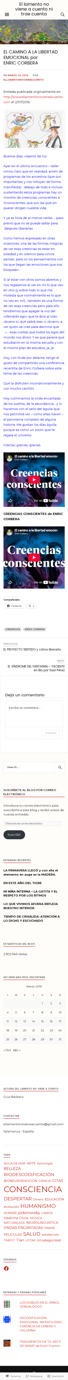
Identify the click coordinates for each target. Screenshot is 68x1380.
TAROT (9, 1240)
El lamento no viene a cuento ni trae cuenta (34, 9)
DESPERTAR (18, 1198)
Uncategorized (49, 1240)
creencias (13, 629)
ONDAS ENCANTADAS (23, 1227)
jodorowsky (29, 1212)
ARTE (31, 1163)
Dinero (38, 1199)
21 (33, 1030)
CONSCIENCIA (33, 1189)
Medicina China (16, 1218)
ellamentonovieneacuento (23, 79)
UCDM (30, 1240)
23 (51, 1030)
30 (51, 1039)
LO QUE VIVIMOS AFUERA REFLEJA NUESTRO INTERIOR (30, 906)
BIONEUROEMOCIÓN (20, 1181)
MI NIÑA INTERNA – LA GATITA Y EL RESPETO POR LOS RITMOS (30, 893)
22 (42, 1030)
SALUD (31, 1234)
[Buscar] (59, 14)
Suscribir (14, 834)
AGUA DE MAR (14, 1163)
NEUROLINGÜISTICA (42, 1223)
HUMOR (10, 1213)
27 (24, 1039)
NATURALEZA (14, 1222)
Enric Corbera (35, 629)
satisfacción (50, 1234)
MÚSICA (36, 1218)
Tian (20, 1240)
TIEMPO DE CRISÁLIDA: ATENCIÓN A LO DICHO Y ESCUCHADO (31, 918)
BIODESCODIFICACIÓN (29, 1174)
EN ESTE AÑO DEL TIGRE (22, 883)
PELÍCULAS (13, 1235)
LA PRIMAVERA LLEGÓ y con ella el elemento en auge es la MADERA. (30, 872)
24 (60, 1030)
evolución (11, 1207)
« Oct (7, 1050)
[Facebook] (6, 1268)
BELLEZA (12, 1168)
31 (60, 1039)
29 (42, 1039)
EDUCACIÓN (54, 1199)
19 (16, 1030)
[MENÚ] (6, 14)
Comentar (50, 732)
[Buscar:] (34, 767)
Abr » (17, 1050)
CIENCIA (45, 1181)
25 (7, 1039)
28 (33, 1039)
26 (16, 1039)
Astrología (44, 1163)
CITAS (57, 1180)
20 (24, 1030)
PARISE (49, 1228)
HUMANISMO (38, 1206)
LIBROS (47, 1213)
